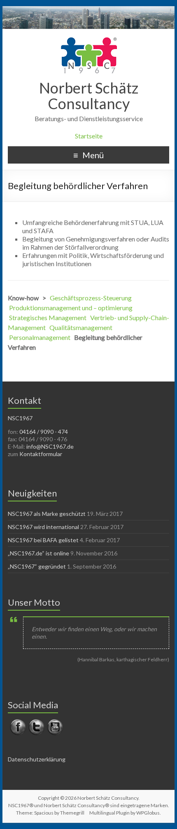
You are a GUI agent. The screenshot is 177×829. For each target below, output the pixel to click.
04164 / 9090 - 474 (43, 431)
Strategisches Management (47, 317)
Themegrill (72, 813)
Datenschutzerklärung (36, 759)
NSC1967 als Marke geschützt (47, 513)
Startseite (88, 136)
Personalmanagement (39, 337)
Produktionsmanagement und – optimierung (71, 307)
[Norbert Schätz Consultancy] (89, 39)
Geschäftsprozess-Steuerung (91, 298)
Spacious (44, 813)
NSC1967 (20, 418)
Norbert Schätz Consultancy (88, 95)
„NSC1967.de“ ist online (38, 553)
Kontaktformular (40, 453)
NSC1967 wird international (43, 526)
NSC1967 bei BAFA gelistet (43, 539)
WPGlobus (148, 813)
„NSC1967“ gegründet (37, 566)
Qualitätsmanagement (80, 327)
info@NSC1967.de (50, 446)
